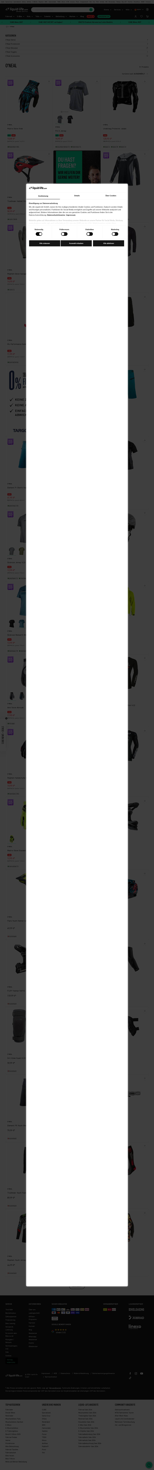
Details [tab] (77, 195)
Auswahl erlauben (76, 243)
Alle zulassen (44, 243)
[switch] (64, 234)
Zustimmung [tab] (43, 196)
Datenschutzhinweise (56, 215)
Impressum (71, 215)
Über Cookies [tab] (110, 195)
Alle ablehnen (108, 243)
